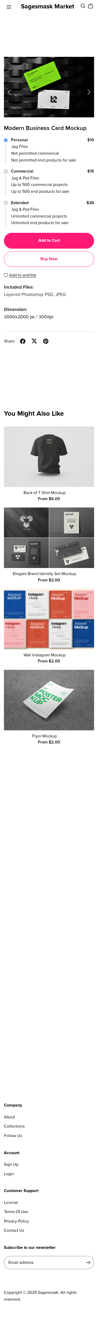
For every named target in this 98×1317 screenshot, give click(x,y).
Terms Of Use (16, 1211)
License (11, 1202)
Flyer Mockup (44, 736)
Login (9, 1174)
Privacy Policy (16, 1221)
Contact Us (14, 1230)
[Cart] (92, 6)
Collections (14, 1126)
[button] (9, 92)
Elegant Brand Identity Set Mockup (44, 573)
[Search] (83, 5)
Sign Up (11, 1164)
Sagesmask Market (47, 6)
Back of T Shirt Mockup (45, 492)
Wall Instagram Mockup (45, 655)
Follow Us (13, 1135)
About (9, 1117)
